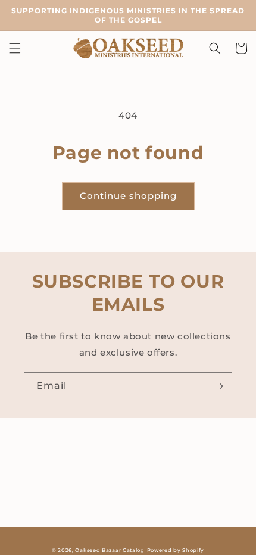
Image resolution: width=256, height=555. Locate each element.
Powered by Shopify (176, 550)
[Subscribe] (218, 386)
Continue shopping (128, 195)
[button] (15, 48)
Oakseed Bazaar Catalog (109, 550)
